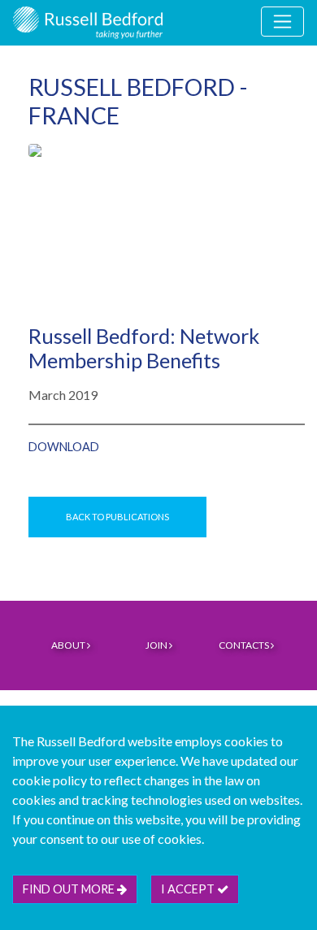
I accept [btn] (189, 889)
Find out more (70, 889)
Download (63, 447)
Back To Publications (117, 516)
